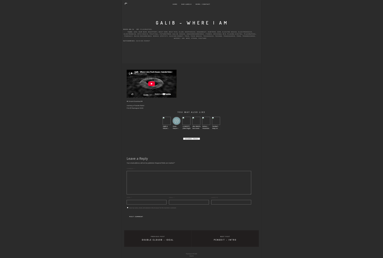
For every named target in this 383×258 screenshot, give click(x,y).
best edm (163, 32)
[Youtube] (191, 250)
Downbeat (202, 32)
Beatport (152, 32)
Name (129, 197)
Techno (218, 36)
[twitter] (185, 144)
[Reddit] (195, 250)
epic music (143, 34)
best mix (173, 32)
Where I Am (179, 38)
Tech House (196, 36)
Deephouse (190, 32)
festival (154, 34)
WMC (188, 38)
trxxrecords (249, 36)
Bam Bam (143, 32)
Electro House (229, 32)
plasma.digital (235, 34)
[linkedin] (189, 144)
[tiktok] (206, 250)
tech (187, 36)
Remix (156, 36)
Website (214, 197)
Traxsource (229, 36)
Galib (175, 34)
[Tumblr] (184, 250)
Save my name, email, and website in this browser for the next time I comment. (152, 208)
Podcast (129, 36)
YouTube (202, 38)
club (181, 32)
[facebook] (180, 144)
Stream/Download (134, 101)
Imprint (192, 256)
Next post (225, 236)
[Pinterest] (202, 250)
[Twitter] (180, 250)
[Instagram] (188, 250)
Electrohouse (245, 32)
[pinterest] (194, 144)
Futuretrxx (165, 34)
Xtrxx (194, 38)
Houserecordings (195, 34)
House (182, 34)
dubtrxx (212, 32)
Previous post (158, 236)
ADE (135, 32)
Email (172, 197)
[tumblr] (198, 144)
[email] (202, 144)
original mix (220, 34)
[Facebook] (177, 250)
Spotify (164, 36)
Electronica (130, 34)
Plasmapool (146, 29)
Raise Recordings (143, 36)
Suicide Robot (176, 36)
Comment (131, 168)
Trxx (239, 36)
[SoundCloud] (199, 250)
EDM (219, 32)
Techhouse (208, 36)
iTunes (209, 34)
